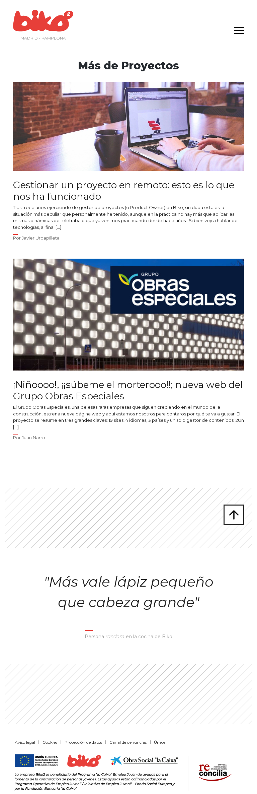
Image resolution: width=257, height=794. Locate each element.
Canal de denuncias (128, 742)
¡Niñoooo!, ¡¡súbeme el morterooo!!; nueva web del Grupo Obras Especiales (128, 390)
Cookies (49, 742)
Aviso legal (25, 742)
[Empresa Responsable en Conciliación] (213, 772)
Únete (159, 742)
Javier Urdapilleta (41, 238)
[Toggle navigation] (237, 26)
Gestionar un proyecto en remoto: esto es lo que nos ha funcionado (123, 191)
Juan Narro (33, 437)
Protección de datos (83, 742)
